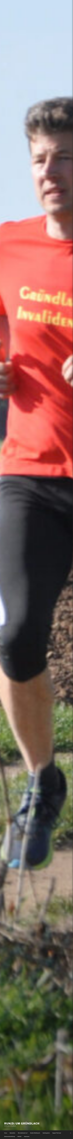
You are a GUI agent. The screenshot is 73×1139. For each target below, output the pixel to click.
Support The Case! (56, 1133)
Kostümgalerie (46, 1133)
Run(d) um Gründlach (21, 1123)
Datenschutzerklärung (9, 1136)
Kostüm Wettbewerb (35, 1133)
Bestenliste (12, 1133)
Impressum (26, 1136)
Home (5, 1133)
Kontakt (19, 1136)
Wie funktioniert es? (23, 1133)
